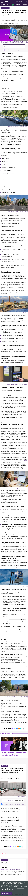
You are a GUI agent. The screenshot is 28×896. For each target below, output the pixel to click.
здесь (2, 723)
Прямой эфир (22, 1)
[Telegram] (14, 728)
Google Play (18, 529)
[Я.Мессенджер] (21, 728)
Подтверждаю (6, 893)
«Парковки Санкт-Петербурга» (14, 519)
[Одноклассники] (19, 728)
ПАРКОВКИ (4, 765)
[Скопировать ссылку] (23, 729)
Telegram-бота (21, 629)
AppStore (10, 529)
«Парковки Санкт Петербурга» (17, 619)
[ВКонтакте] (17, 728)
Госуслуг (17, 460)
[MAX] (12, 728)
